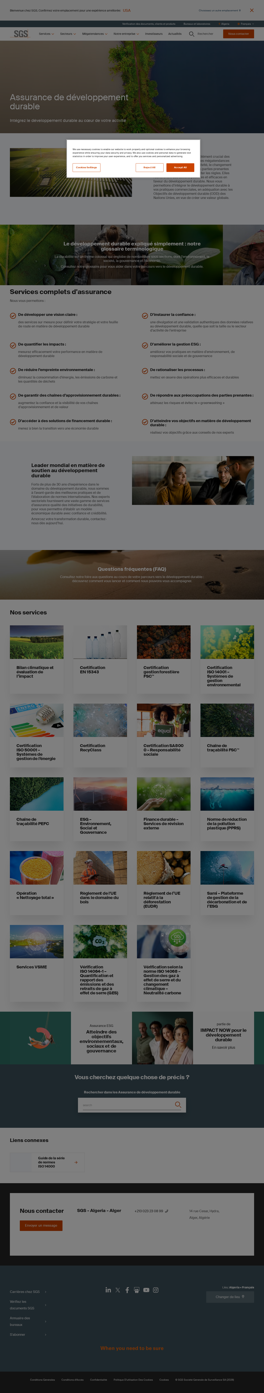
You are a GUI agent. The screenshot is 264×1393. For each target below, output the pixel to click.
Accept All (180, 167)
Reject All (150, 167)
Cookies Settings (86, 167)
